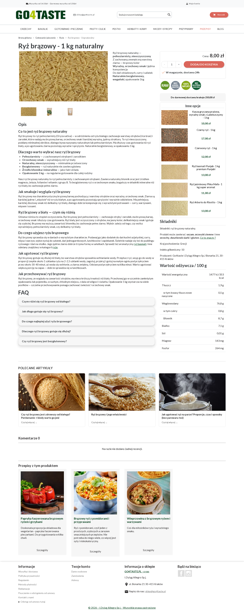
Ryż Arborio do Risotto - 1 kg (206, 202)
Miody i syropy (162, 28)
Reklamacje (24, 588)
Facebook (181, 573)
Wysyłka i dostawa (28, 571)
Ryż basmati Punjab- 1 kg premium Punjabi (206, 168)
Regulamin (23, 580)
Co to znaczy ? (208, 237)
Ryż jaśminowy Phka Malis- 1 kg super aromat (206, 186)
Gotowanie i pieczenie (68, 28)
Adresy (75, 580)
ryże (55, 247)
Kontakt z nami (26, 597)
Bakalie (43, 28)
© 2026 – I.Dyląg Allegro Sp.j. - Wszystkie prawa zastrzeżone (122, 607)
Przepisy (205, 28)
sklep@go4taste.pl (84, 15)
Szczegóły (42, 550)
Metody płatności (27, 584)
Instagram (188, 573)
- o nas (136, 571)
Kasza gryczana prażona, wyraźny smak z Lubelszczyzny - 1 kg (206, 114)
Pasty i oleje (98, 28)
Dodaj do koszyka (204, 64)
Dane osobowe (79, 571)
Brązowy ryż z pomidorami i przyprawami (91, 520)
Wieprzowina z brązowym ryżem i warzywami (148, 520)
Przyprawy (186, 28)
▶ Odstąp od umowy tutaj (31, 601)
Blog (220, 28)
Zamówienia (77, 575)
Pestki (116, 28)
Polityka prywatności (29, 575)
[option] (64, 76)
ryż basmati (140, 243)
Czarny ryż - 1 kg (206, 129)
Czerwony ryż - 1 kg (206, 148)
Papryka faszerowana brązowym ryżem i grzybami (42, 520)
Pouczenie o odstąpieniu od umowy (36, 593)
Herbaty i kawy (137, 28)
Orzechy (25, 28)
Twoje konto (80, 566)
